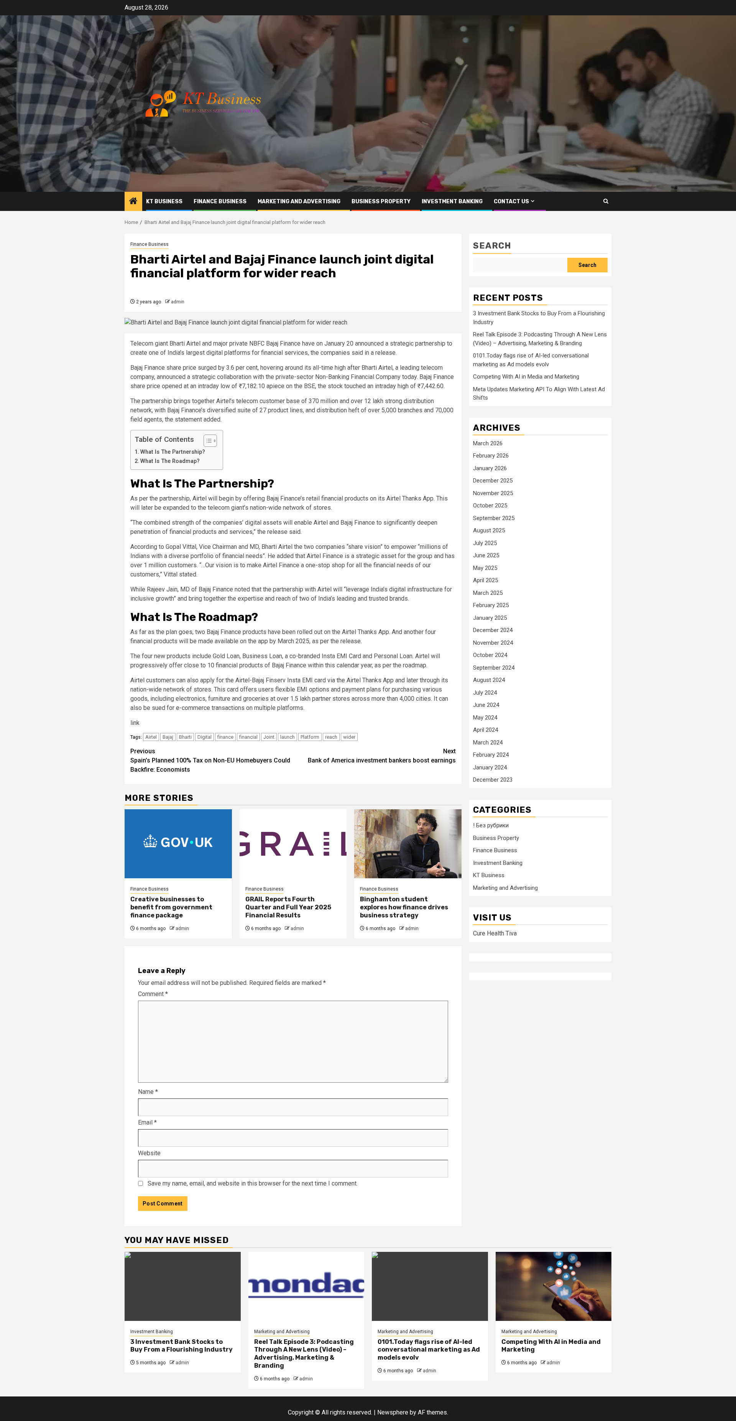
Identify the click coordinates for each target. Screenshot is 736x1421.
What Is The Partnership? (172, 452)
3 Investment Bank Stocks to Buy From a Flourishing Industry (181, 1345)
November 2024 (493, 642)
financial (248, 737)
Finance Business (220, 201)
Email (147, 1122)
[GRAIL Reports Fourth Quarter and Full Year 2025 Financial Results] (293, 843)
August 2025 (489, 530)
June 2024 (486, 705)
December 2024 (493, 630)
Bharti (185, 737)
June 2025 (486, 555)
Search (492, 245)
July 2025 (485, 543)
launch (287, 737)
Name (148, 1091)
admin (177, 302)
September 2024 (493, 667)
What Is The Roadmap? (170, 461)
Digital (204, 737)
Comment (153, 994)
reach (331, 737)
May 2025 (485, 568)
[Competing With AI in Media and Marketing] (554, 1286)
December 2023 (493, 780)
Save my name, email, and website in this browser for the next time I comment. (253, 1183)
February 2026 (491, 456)
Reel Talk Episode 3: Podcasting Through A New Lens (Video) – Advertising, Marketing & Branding (304, 1353)
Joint (268, 737)
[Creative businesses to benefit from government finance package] (178, 843)
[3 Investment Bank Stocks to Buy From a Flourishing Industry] (183, 1286)
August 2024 (489, 680)
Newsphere (392, 1412)
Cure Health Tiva (495, 933)
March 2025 (488, 592)
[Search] (606, 201)
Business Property (381, 201)
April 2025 (485, 580)
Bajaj (168, 737)
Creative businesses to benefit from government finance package (171, 907)
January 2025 (490, 617)
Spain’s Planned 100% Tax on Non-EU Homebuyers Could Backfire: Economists (210, 760)
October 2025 (490, 505)
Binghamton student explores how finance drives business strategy (404, 907)
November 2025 (493, 493)
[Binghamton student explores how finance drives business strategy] (408, 843)
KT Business (164, 201)
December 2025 (493, 481)
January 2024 (490, 767)
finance (225, 737)
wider (349, 737)
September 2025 (493, 518)
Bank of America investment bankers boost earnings (382, 756)
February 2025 (491, 605)
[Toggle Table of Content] (206, 440)
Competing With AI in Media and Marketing (526, 377)
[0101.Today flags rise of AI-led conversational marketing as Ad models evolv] (430, 1286)
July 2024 (485, 692)
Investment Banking (452, 201)
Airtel (151, 737)
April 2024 (485, 730)
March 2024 (488, 742)
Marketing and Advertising (299, 201)
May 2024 (485, 717)
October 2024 (490, 655)
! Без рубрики (491, 825)
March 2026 (488, 443)
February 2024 (491, 755)
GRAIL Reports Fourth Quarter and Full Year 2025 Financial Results (288, 907)
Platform (310, 737)
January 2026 (490, 468)
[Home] (133, 201)
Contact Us (511, 201)
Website (149, 1153)
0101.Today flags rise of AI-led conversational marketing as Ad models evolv (429, 1350)
